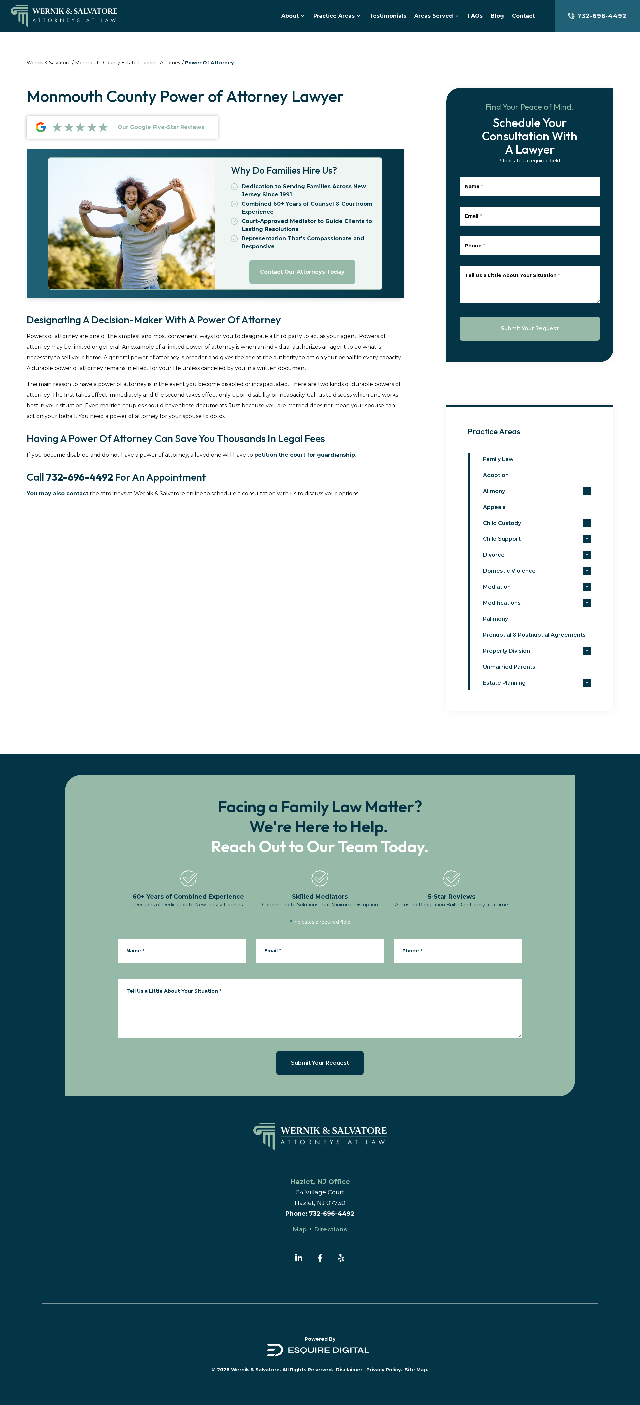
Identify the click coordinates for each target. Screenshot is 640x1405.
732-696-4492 (79, 477)
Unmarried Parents (509, 667)
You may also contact (57, 493)
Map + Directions (320, 1229)
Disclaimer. (350, 1370)
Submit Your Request (530, 328)
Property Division (506, 651)
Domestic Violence (509, 571)
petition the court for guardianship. (305, 455)
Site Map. (416, 1370)
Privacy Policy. (384, 1370)
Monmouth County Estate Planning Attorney (128, 63)
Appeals (494, 507)
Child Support (502, 539)
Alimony (494, 491)
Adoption (496, 475)
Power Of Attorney (209, 63)
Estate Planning (504, 683)
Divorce (494, 555)
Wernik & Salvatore (49, 63)
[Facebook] (320, 1258)
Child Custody (502, 523)
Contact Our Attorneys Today (302, 272)
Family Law (498, 459)
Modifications (502, 603)
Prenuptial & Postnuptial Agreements (534, 635)
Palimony (495, 619)
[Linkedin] (299, 1258)
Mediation (497, 587)
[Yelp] (341, 1258)
